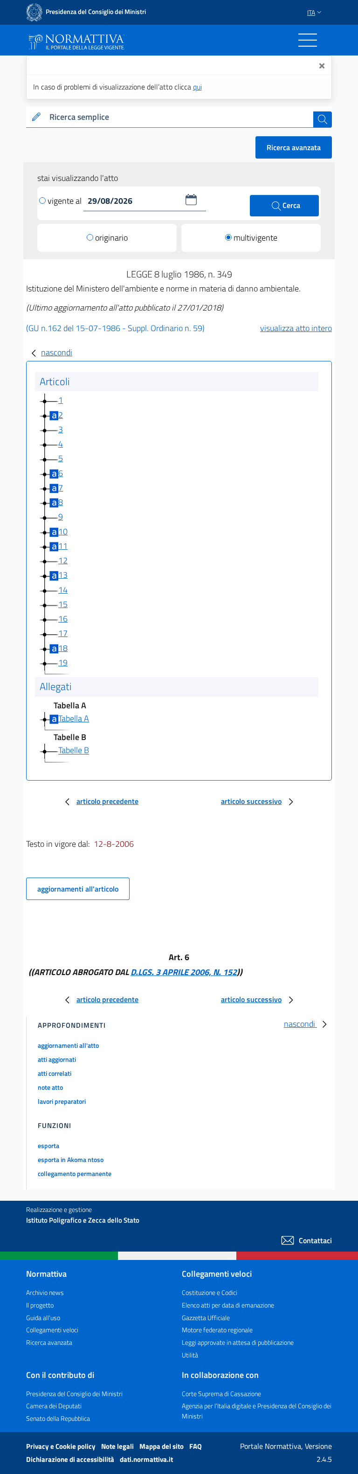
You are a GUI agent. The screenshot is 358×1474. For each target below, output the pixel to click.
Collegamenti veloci (52, 1330)
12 (63, 560)
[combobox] (179, 117)
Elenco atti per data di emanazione (228, 1305)
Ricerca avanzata (294, 147)
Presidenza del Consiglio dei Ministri (74, 1393)
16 (63, 618)
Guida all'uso (43, 1317)
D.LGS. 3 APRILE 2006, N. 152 (184, 972)
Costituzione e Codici (209, 1292)
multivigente (255, 237)
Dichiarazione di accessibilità (71, 1459)
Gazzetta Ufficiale (206, 1317)
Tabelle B (73, 750)
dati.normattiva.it (146, 1459)
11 (63, 546)
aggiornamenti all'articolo (77, 888)
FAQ (195, 1446)
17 (63, 633)
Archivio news (45, 1292)
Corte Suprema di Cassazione (221, 1393)
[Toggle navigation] (308, 40)
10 (63, 531)
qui (197, 86)
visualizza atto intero (296, 328)
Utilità (190, 1355)
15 (63, 604)
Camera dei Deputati (54, 1406)
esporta (48, 1145)
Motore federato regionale (217, 1330)
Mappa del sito (162, 1446)
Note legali (118, 1446)
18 (63, 648)
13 (63, 574)
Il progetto (40, 1305)
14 (63, 589)
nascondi (56, 352)
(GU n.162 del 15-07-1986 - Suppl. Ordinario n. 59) (115, 328)
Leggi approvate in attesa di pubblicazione (238, 1342)
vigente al (65, 200)
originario (111, 237)
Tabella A (73, 718)
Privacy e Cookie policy (61, 1446)
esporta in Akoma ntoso (70, 1159)
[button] (191, 199)
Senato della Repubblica (58, 1418)
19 (63, 662)
